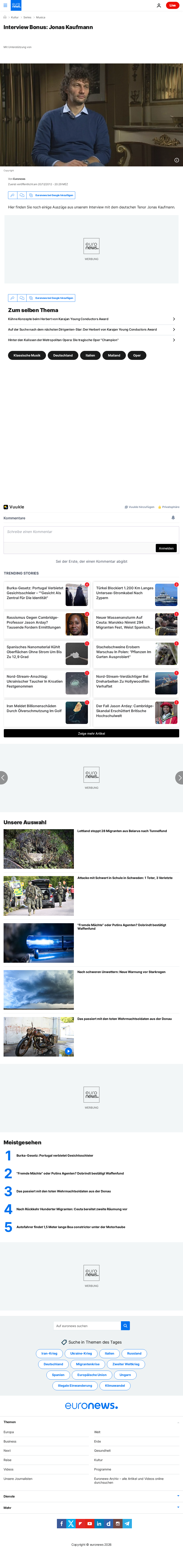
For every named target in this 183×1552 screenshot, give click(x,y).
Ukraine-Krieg (81, 1353)
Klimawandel (115, 1385)
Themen (10, 1422)
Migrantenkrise (88, 1364)
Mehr (7, 1508)
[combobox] (91, 1325)
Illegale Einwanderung (75, 1385)
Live (173, 5)
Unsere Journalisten (18, 1478)
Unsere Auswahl (25, 822)
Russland (134, 1353)
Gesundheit (102, 1450)
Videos (8, 1469)
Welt (97, 1432)
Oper (137, 355)
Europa (9, 1432)
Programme (102, 1469)
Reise (7, 1460)
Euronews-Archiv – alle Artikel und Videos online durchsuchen (129, 1480)
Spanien (58, 1375)
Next (7, 1450)
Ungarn (125, 1375)
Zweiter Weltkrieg (125, 1364)
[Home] (5, 17)
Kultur (15, 17)
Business (10, 1441)
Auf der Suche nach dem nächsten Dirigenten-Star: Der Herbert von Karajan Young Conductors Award (82, 329)
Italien (90, 355)
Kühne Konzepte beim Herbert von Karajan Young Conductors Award (58, 319)
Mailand (114, 355)
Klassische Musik (27, 355)
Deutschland (63, 355)
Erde (97, 1441)
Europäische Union (92, 1375)
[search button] (125, 1325)
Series (27, 17)
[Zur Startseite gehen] (16, 5)
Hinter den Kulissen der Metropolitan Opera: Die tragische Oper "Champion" (63, 340)
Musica (40, 17)
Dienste (9, 1496)
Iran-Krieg (49, 1353)
